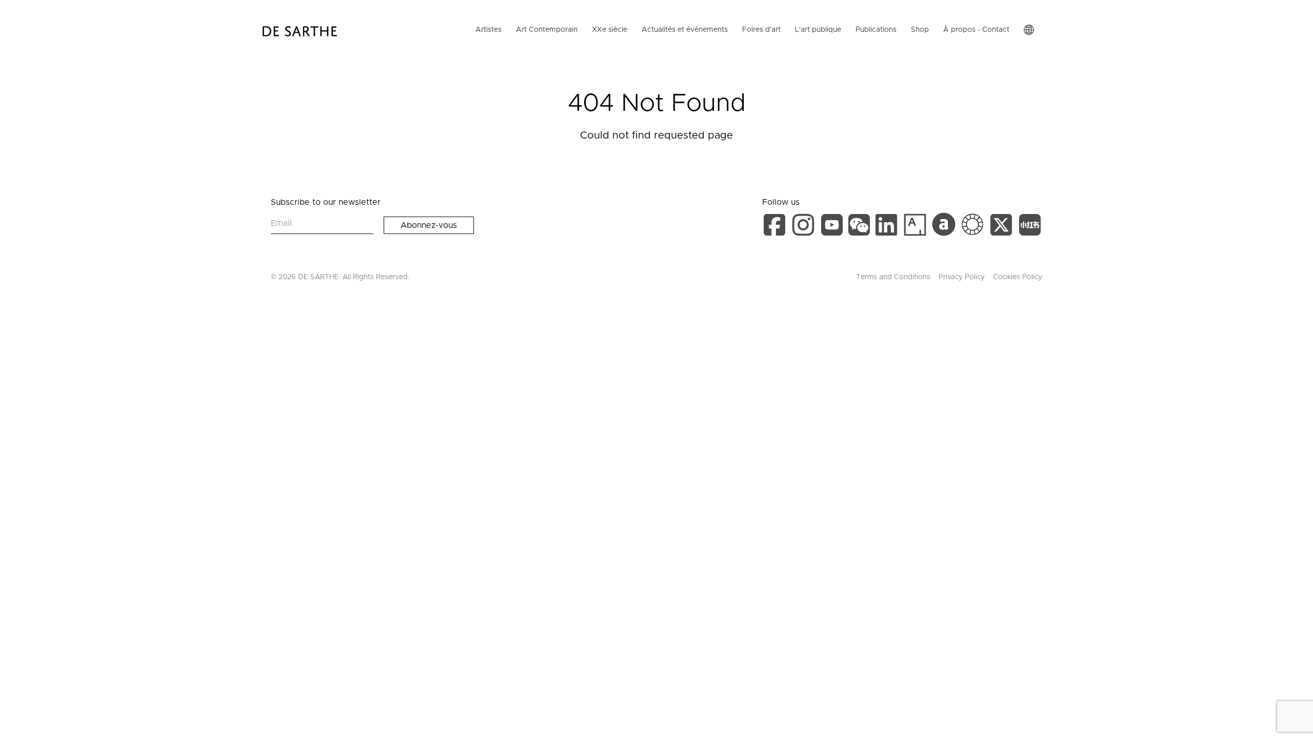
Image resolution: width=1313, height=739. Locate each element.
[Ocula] (972, 224)
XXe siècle (609, 29)
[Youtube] (833, 226)
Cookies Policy (1017, 277)
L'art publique (818, 29)
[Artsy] (915, 224)
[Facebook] (776, 226)
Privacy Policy (962, 277)
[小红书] (1030, 226)
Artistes (488, 29)
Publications (876, 29)
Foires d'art (761, 29)
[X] (1003, 226)
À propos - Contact (976, 29)
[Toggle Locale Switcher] (1029, 30)
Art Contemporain (547, 29)
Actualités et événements (685, 29)
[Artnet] (943, 224)
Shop (920, 29)
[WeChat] (860, 226)
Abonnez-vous (429, 225)
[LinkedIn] (888, 226)
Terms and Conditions (893, 277)
